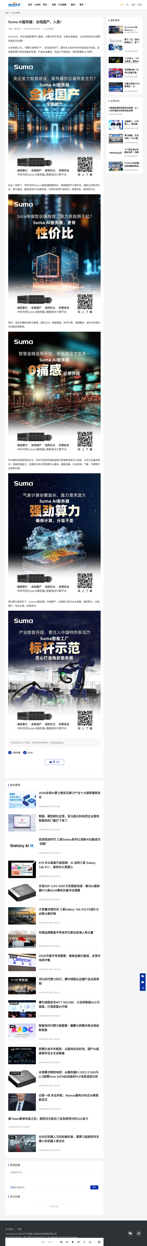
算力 (12, 1137)
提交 (94, 1187)
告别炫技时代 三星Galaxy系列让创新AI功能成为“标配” (69, 841)
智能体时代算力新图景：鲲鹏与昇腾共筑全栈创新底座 (69, 1028)
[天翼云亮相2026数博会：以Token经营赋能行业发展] (116, 87)
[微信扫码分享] (61, 1242)
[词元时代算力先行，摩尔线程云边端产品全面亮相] (22, 985)
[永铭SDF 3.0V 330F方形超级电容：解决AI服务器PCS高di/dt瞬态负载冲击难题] (22, 892)
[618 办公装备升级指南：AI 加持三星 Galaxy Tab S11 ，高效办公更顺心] (22, 869)
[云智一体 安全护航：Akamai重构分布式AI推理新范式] (22, 1102)
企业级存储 (15, 1073)
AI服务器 (16, 752)
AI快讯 (37, 4)
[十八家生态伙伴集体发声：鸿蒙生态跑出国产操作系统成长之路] (116, 152)
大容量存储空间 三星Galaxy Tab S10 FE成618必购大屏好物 (69, 911)
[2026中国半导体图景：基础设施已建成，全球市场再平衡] (22, 962)
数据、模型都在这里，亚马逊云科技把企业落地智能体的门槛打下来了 (69, 818)
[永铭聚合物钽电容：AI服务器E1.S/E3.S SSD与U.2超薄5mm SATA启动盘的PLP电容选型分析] (22, 1079)
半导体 (13, 957)
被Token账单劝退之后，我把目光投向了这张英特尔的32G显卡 (48, 1119)
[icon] (130, 1233)
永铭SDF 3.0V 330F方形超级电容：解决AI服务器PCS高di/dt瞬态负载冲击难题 (69, 888)
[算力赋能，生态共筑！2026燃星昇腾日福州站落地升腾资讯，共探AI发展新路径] (116, 139)
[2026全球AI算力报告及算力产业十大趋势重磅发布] (22, 799)
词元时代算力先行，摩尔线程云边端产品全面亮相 (69, 981)
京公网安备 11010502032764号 (62, 1237)
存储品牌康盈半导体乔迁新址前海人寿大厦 (66, 932)
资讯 (45, 4)
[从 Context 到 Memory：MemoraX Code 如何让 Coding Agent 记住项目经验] (116, 30)
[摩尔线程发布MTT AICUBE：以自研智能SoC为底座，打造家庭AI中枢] (22, 1009)
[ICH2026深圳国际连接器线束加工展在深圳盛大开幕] (116, 166)
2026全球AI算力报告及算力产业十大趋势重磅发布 (69, 795)
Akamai (14, 1096)
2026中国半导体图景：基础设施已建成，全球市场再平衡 (69, 958)
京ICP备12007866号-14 (34, 1237)
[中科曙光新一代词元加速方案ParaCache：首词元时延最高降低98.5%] (116, 73)
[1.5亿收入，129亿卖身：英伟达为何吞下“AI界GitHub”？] (116, 60)
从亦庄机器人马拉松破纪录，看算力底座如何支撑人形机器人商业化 (69, 1139)
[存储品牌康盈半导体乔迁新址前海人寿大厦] (22, 939)
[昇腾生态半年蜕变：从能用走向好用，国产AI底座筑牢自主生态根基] (22, 1055)
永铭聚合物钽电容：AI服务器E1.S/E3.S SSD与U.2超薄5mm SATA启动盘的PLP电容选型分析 (69, 1074)
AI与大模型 (48, 28)
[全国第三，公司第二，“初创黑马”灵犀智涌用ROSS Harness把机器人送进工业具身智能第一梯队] (116, 125)
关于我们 (9, 1229)
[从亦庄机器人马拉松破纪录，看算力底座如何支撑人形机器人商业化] (22, 1143)
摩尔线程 (14, 980)
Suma (30, 752)
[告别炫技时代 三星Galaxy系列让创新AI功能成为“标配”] (22, 846)
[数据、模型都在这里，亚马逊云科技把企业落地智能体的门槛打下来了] (22, 823)
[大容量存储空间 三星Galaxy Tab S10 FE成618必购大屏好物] (22, 916)
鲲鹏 (12, 1026)
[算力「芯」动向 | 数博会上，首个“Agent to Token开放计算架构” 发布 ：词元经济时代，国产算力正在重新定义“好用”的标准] (116, 45)
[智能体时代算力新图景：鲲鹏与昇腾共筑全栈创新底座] (22, 1032)
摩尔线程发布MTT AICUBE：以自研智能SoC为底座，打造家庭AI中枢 (69, 1004)
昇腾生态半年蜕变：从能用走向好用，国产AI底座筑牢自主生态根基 (69, 1051)
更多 (82, 4)
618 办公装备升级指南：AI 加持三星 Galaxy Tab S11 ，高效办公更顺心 (67, 865)
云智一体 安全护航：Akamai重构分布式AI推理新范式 (68, 1097)
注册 (140, 4)
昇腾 (12, 1050)
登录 (133, 4)
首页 (30, 4)
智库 (73, 4)
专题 (54, 4)
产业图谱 (62, 4)
